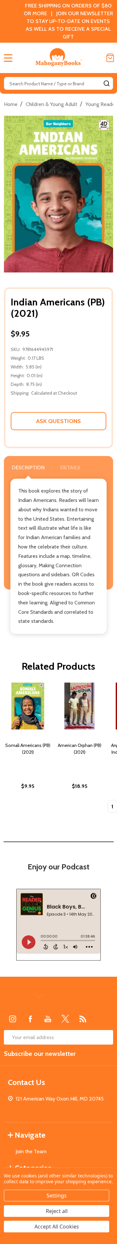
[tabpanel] (28, 749)
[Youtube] (48, 1019)
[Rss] (83, 1019)
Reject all (57, 1211)
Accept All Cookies (56, 1226)
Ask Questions (58, 421)
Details (70, 467)
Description (28, 467)
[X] (65, 1019)
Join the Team (31, 1151)
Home (11, 104)
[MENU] (8, 58)
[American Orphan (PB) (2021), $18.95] (79, 706)
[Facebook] (30, 1019)
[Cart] (110, 58)
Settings (56, 1195)
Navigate (30, 1135)
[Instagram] (12, 1019)
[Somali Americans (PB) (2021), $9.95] (27, 706)
